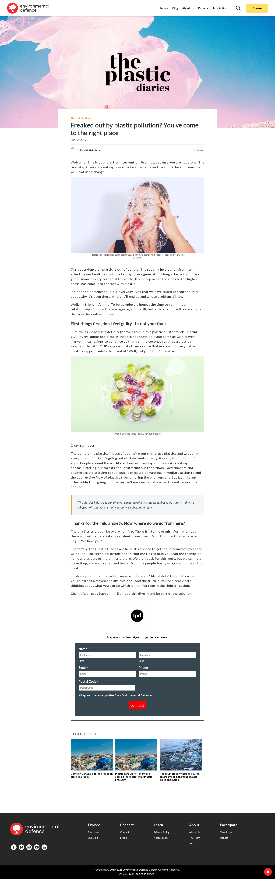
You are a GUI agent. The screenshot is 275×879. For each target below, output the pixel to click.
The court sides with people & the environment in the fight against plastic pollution (179, 776)
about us (194, 832)
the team (194, 837)
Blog (175, 8)
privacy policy (161, 832)
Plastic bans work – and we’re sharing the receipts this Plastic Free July (133, 776)
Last (141, 660)
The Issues (93, 832)
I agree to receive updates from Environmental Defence (116, 695)
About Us (188, 8)
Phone (143, 667)
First (81, 660)
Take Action (219, 8)
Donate (257, 8)
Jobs (191, 843)
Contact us (126, 832)
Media (123, 837)
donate (224, 837)
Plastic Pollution (80, 118)
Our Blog (93, 837)
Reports (203, 8)
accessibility (161, 837)
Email (83, 667)
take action (226, 832)
